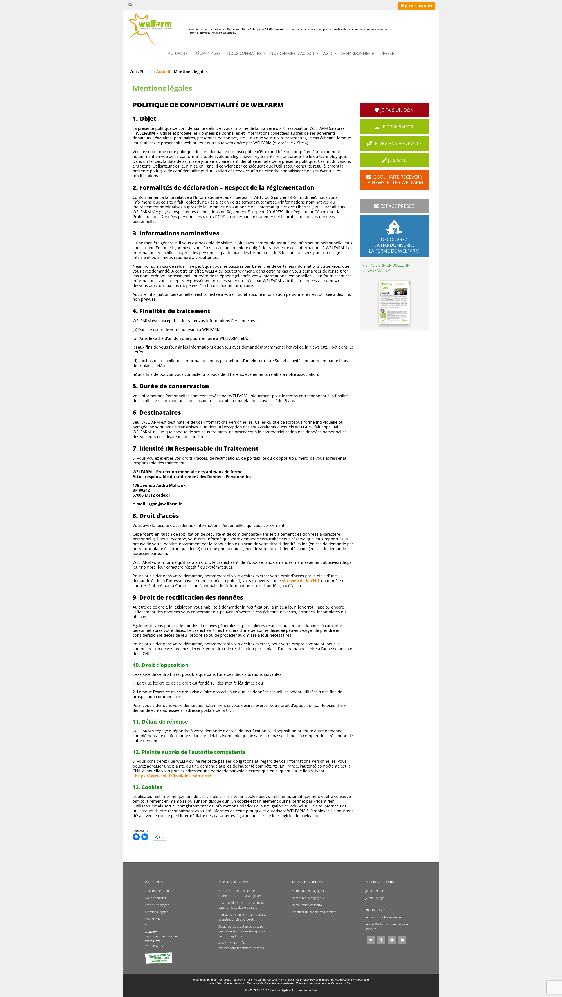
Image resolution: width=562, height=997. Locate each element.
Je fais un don (375, 891)
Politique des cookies (304, 990)
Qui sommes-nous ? (159, 891)
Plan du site (153, 919)
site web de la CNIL (301, 580)
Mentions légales (156, 912)
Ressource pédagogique (308, 898)
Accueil (163, 71)
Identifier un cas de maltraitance (314, 912)
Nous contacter (155, 898)
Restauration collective (307, 905)
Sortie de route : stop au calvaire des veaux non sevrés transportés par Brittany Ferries (241, 931)
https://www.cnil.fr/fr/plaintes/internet (174, 775)
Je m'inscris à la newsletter (384, 917)
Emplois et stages (157, 905)
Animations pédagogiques (309, 891)
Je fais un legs (375, 898)
